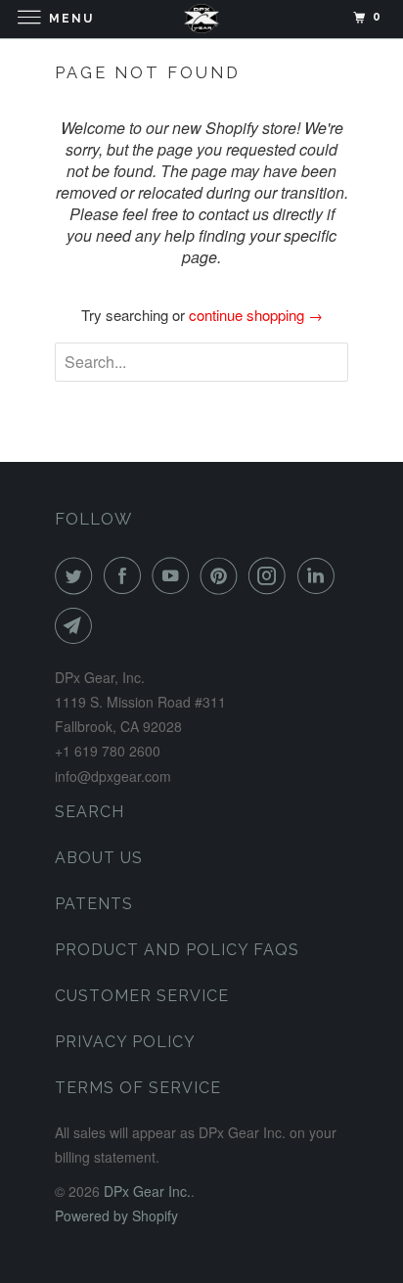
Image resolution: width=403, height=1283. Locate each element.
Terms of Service (138, 1087)
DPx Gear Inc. (147, 1191)
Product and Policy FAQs (177, 949)
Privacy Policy (125, 1041)
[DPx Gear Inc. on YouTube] (174, 575)
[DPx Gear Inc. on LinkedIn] (319, 575)
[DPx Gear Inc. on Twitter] (77, 575)
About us (99, 857)
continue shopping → (256, 314)
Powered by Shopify (116, 1215)
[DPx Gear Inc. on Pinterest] (223, 575)
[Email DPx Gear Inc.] (77, 625)
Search (89, 811)
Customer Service (142, 995)
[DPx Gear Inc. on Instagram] (270, 575)
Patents (94, 903)
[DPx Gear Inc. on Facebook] (126, 575)
